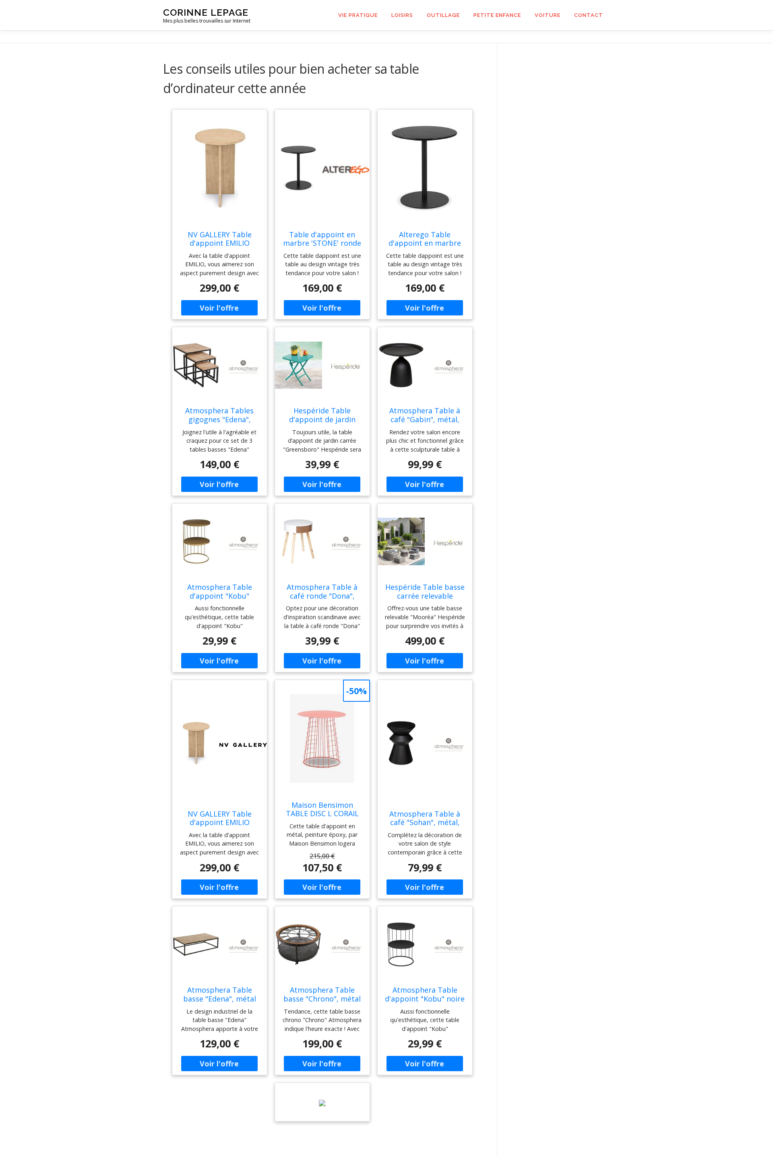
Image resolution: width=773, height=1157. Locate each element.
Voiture (547, 15)
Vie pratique (358, 15)
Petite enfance (497, 15)
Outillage (443, 15)
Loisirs (402, 15)
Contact (588, 15)
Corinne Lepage (205, 12)
